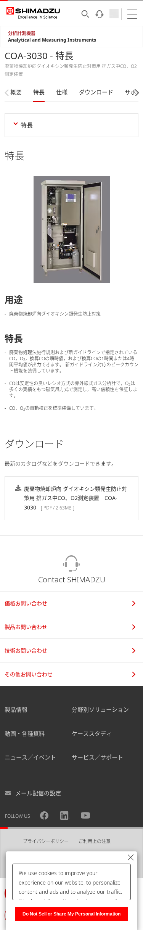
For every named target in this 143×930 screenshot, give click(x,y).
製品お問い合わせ (26, 626)
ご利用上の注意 (95, 841)
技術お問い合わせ (26, 650)
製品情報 (16, 709)
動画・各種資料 (25, 733)
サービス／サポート (97, 757)
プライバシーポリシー (46, 841)
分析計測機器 (21, 33)
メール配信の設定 (38, 793)
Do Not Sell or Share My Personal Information (71, 914)
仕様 (61, 92)
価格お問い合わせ (26, 603)
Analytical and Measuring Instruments (52, 40)
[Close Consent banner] (131, 857)
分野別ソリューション (100, 709)
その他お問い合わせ (29, 674)
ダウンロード (96, 92)
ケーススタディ (92, 733)
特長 (39, 92)
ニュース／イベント (30, 757)
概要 (16, 92)
